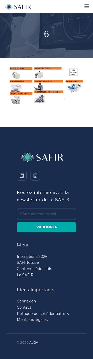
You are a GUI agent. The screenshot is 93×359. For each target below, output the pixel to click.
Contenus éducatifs (34, 268)
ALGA (33, 342)
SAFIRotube (28, 262)
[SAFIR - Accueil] (46, 158)
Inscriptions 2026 (32, 256)
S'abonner (47, 227)
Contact (24, 307)
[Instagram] (35, 176)
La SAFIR (25, 275)
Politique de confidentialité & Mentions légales (43, 316)
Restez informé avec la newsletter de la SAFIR (43, 196)
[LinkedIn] (22, 176)
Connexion (26, 301)
